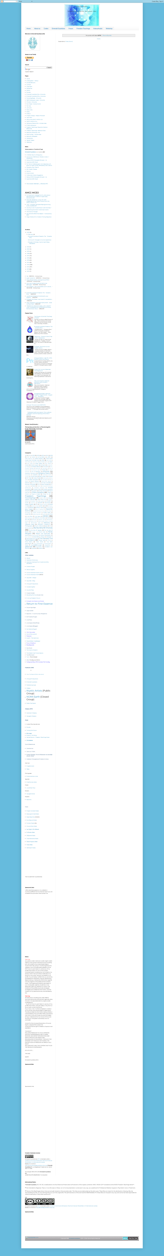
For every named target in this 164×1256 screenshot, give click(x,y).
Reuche (27, 535)
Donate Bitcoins (30, 82)
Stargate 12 (50, 537)
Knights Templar (37, 512)
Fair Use (28, 106)
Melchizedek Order (36, 522)
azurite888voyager (36, 545)
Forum (71, 28)
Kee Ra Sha (48, 507)
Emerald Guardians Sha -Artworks (35, 94)
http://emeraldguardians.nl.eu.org (45, 1207)
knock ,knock (30, 173)
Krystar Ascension (37, 514)
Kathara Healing (40, 507)
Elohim (39, 486)
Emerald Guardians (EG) (82, 6)
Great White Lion (41, 499)
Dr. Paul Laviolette (46, 482)
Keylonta (28, 799)
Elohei (33, 486)
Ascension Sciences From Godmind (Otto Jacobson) (37, 562)
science (41, 548)
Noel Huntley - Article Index (33, 134)
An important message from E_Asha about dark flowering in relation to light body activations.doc (38, 196)
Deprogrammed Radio (32, 814)
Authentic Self (36, 474)
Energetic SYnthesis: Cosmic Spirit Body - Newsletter (39, 242)
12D (26, 455)
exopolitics (47, 545)
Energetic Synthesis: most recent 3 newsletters (39, 299)
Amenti (27, 465)
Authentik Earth (47, 474)
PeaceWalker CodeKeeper (33, 641)
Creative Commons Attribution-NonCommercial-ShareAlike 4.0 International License (38, 1161)
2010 (28, 271)
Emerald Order (37, 489)
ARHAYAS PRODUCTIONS (38, 461)
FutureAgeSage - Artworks (33, 98)
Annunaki (45, 466)
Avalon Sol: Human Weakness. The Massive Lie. (42, 370)
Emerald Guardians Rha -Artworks (36, 96)
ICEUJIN (40, 502)
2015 (28, 260)
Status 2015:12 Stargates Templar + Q (36, 160)
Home (29, 28)
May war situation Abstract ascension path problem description (41, 382)
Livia (27, 788)
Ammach (43, 465)
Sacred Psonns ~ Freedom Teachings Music (38, 737)
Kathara (31, 507)
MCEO (46, 516)
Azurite (27, 476)
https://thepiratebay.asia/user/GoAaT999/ (37, 280)
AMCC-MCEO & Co (31, 121)
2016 (28, 258)
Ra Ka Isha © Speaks (35, 530)
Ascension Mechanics (30, 473)
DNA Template (43, 479)
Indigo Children (29, 504)
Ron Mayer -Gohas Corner (33, 104)
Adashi (51, 462)
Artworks (46, 471)
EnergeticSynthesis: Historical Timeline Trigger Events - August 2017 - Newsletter (43, 395)
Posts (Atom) (69, 41)
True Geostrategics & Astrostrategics (42, 543)
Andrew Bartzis (36, 466)
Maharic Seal (42, 519)
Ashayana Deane (44, 473)
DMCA (28, 90)
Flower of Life (46, 494)
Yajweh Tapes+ (30, 140)
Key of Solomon (40, 509)
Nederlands (47, 522)
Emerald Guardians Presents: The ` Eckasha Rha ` (40, 237)
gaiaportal (28, 547)
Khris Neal (48, 510)
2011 (28, 269)
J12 (36, 504)
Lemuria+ (29, 107)
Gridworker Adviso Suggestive (34, 175)
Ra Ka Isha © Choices (43, 528)
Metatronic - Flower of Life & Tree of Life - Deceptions (43, 337)
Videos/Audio (97, 28)
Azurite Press (33, 476)
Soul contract (28, 536)
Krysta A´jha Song (31, 735)
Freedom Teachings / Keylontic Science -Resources (37, 127)
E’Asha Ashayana (31, 125)
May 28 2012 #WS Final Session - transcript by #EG (39, 214)
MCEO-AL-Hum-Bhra (40, 518)
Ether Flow (32, 788)
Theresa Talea (41, 540)
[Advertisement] (39, 924)
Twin (27, 657)
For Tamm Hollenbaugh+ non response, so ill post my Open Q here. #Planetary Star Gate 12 (39, 164)
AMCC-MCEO (39, 458)
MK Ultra (27, 519)
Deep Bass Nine (30, 817)
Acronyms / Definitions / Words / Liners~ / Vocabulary (37, 157)
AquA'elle (38, 468)
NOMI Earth (33, 696)
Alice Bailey (48, 463)
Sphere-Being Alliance (38, 537)
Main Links (29, 109)
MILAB (49, 518)
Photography (29, 526)
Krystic (43, 514)
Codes (46, 28)
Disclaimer (29, 88)
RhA (39, 1159)
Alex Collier (30, 463)
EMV (39, 484)
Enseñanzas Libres (31, 782)
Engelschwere (30, 766)
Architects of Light (35, 469)
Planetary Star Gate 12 (32, 167)
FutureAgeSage (30, 498)
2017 (28, 255)
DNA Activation (34, 479)
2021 (28, 247)
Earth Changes (45, 484)
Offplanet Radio (29, 524)
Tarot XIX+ (29, 117)
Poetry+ (28, 113)
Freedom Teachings (83, 28)
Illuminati (47, 502)
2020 (28, 249)
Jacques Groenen (43, 504)
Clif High (29, 478)
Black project (42, 476)
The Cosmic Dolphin (32, 650)
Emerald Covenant (39, 487)
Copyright (29, 86)
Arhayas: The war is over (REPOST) (36, 405)
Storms (28, 171)
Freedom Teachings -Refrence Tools (35, 130)
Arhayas (44, 469)
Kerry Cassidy (29, 509)
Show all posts (106, 35)
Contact (28, 84)
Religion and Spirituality (43, 533)
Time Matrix (28, 541)
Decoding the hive (31, 595)
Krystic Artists (34, 690)
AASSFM (33, 457)
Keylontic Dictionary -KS (33, 132)
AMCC (49, 457)
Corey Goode (37, 478)
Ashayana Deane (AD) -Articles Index (36, 123)
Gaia (49, 498)
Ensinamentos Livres (32, 776)
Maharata (34, 519)
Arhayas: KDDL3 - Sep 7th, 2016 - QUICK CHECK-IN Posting (43, 358)
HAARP (49, 501)
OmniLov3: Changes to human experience (39, 240)
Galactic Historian (30, 499)
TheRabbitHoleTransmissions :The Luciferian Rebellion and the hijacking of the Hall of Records (38, 414)
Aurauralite (27, 474)
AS (46, 461)
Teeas (27, 769)
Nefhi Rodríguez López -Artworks (35, 100)
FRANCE (27, 494)
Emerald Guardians (58, 28)
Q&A (46, 526)
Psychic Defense (39, 526)
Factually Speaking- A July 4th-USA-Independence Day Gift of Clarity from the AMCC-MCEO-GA (37, 201)
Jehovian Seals (35, 506)
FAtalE (49, 492)
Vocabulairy (29, 138)
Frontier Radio (30, 823)
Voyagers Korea (30, 793)
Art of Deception (36, 471)
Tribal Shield (39, 541)
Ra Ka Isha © (28, 528)
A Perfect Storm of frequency (34, 155)
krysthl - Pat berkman (32, 638)
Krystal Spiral (46, 512)
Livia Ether (29, 516)
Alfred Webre (38, 463)
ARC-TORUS (27, 461)
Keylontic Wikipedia (31, 136)
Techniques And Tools (32, 538)
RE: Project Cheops (31, 169)
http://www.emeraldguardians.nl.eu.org (36, 1165)
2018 (28, 253)
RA (50, 526)
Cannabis (50, 476)
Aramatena (45, 468)
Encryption (34, 490)
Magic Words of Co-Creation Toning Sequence (38, 217)
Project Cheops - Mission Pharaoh (35, 115)
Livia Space (38, 516)
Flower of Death (35, 494)
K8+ (41, 506)
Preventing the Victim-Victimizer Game (37, 209)
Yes (27, 276)
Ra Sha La (34, 531)
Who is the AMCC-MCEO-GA (34, 119)
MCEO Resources (29, 518)
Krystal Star (28, 514)
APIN (42, 460)
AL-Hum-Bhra (41, 457)
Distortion (27, 482)
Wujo (26, 545)
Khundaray (27, 512)
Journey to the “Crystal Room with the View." (38, 207)
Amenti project (34, 465)
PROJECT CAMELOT (44, 524)
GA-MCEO (44, 498)
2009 (30, 455)
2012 (28, 266)
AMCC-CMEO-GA (29, 458)
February (30, 234)
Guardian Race (34, 501)
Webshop (109, 28)
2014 (28, 262)
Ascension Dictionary (32, 560)
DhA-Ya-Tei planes (46, 481)
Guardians (42, 501)
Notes (28, 111)
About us (37, 28)
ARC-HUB (49, 460)
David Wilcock (34, 481)
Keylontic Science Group (39, 510)
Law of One (50, 514)
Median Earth (33, 521)
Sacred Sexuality (35, 535)
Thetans (49, 540)
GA (39, 498)
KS (45, 506)
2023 (28, 232)
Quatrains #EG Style (32, 162)
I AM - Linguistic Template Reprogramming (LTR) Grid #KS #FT (38, 205)
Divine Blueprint (36, 482)
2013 (28, 264)
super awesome (30, 278)
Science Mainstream (46, 535)
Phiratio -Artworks (31, 102)
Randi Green (42, 532)
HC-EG (26, 502)
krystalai (34, 548)
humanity (39, 546)
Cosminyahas (46, 478)
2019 (28, 251)
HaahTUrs (33, 502)
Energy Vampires (43, 490)
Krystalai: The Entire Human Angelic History (42, 347)
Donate (28, 92)
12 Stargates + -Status (32, 80)
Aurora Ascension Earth (32, 574)
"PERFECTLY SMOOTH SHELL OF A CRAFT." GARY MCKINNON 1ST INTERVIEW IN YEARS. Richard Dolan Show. (38, 307)
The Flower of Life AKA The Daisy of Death (43, 317)
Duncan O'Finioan (30, 484)
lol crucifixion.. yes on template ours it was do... (39, 286)
